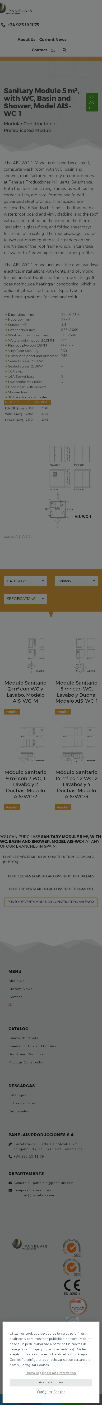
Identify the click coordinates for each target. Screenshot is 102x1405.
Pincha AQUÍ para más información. (51, 1373)
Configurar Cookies (51, 1392)
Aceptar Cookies (51, 1382)
